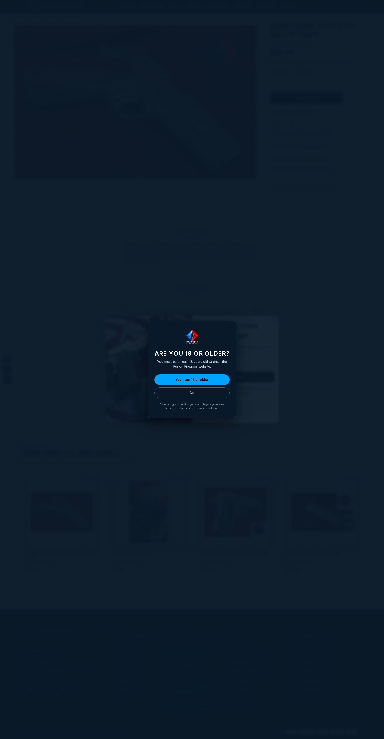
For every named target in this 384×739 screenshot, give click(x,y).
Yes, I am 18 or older (192, 380)
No (192, 393)
